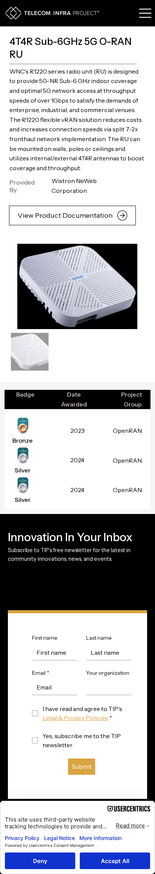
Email (40, 672)
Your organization (107, 672)
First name (45, 637)
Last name (99, 637)
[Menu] (145, 13)
